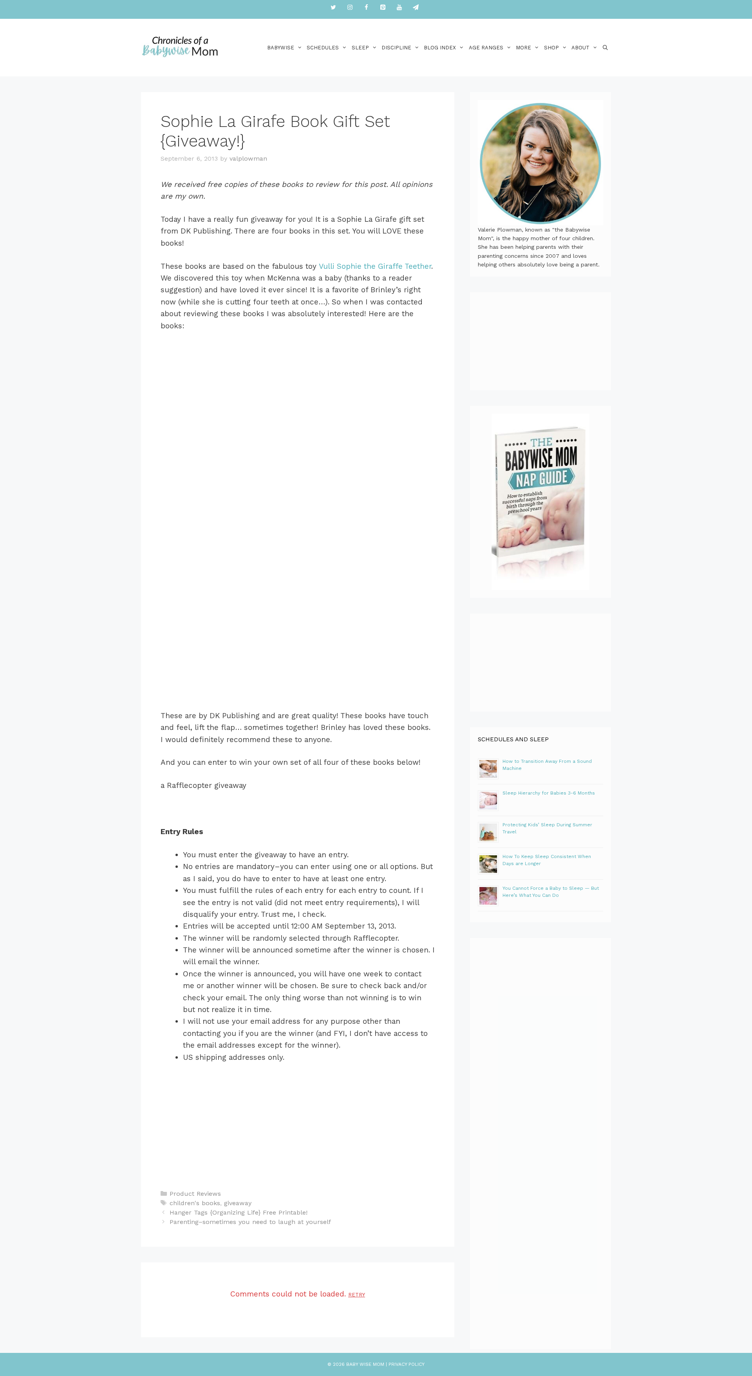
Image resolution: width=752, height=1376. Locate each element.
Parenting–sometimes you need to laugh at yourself (250, 1222)
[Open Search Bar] (605, 47)
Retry (356, 1295)
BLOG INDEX (440, 48)
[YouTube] (399, 7)
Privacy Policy (407, 1364)
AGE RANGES (486, 48)
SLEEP (360, 48)
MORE (523, 48)
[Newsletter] (415, 7)
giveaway (237, 1203)
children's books (195, 1203)
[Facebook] (366, 7)
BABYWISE (280, 48)
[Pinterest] (382, 7)
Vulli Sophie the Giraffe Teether (375, 266)
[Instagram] (349, 7)
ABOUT (580, 48)
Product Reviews (195, 1193)
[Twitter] (333, 7)
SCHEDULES (323, 48)
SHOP (551, 48)
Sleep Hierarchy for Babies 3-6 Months (549, 793)
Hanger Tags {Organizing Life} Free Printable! (238, 1212)
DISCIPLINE (396, 48)
